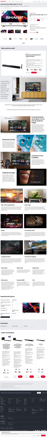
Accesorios (25, 410)
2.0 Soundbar (41, 344)
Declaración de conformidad (14, 430)
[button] (27, 33)
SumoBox (2, 411)
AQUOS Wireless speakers (43, 399)
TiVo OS (25, 403)
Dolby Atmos (2, 403)
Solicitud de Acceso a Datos (25, 430)
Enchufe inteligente (3, 423)
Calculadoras (39, 1)
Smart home (17, 1)
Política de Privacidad (8, 430)
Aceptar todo (43, 435)
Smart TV (25, 404)
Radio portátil (41, 410)
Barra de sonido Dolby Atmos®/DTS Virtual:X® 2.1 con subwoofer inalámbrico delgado (18, 346)
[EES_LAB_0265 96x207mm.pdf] (37, 32)
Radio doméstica (42, 409)
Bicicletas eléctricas (10, 418)
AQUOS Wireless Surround (11, 411)
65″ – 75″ (9, 399)
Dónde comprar (34, 72)
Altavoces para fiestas (19, 409)
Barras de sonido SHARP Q (11, 409)
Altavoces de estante (18, 410)
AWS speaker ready (3, 404)
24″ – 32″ (9, 403)
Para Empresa (35, 1)
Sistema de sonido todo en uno (35, 411)
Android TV (25, 399)
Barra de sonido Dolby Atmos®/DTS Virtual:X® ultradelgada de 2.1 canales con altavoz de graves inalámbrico (6, 346)
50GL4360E (40, 18)
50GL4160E (34, 18)
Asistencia (21, 1)
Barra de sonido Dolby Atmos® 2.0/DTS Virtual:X (33, 55)
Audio (10, 1)
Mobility (13, 1)
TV (7, 1)
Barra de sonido (10, 410)
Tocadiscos (33, 413)
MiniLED (2, 399)
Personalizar (38, 435)
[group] (14, 19)
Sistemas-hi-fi (33, 409)
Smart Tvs (9, 423)
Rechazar (34, 435)
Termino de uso (2, 430)
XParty (1, 410)
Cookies (20, 430)
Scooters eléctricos (3, 418)
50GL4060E (31, 18)
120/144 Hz (17, 403)
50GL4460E (43, 18)
